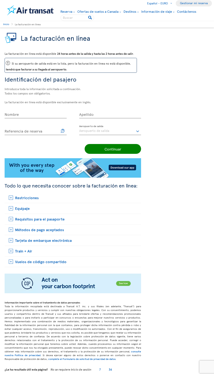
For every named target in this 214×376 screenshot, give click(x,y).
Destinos (130, 11)
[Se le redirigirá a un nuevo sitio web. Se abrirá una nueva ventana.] (73, 292)
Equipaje (22, 208)
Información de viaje (156, 11)
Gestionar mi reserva (194, 3)
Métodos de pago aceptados (39, 229)
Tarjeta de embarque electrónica (43, 240)
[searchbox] (77, 18)
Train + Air (23, 251)
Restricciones (27, 197)
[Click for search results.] (90, 18)
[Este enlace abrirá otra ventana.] (63, 131)
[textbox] (110, 130)
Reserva (66, 11)
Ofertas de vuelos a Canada (97, 11)
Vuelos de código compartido (40, 261)
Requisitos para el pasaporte (40, 219)
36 (110, 369)
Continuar (112, 149)
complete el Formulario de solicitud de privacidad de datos (82, 359)
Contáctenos (186, 11)
